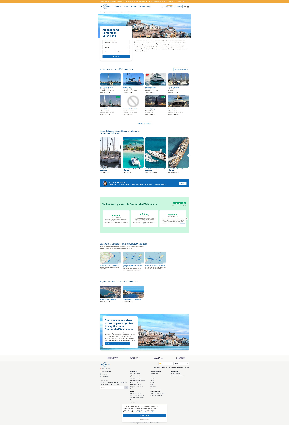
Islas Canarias (154, 373)
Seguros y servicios (135, 384)
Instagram (173, 367)
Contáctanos (134, 404)
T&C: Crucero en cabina (137, 395)
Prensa (132, 389)
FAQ (131, 400)
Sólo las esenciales (144, 419)
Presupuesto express (156, 395)
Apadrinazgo (134, 382)
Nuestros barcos (155, 391)
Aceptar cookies (144, 415)
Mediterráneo (115, 12)
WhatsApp (104, 374)
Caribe (152, 384)
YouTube (165, 367)
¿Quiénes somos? (135, 373)
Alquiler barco (106, 12)
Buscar (117, 56)
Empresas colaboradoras (137, 380)
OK (126, 387)
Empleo (132, 391)
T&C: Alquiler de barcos (137, 397)
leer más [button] (182, 223)
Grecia (152, 380)
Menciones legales (135, 393)
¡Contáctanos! (105, 376)
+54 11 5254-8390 (106, 371)
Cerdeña (152, 376)
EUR (177, 363)
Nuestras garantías (135, 378)
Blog (188, 367)
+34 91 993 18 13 (106, 369)
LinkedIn (181, 367)
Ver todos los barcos (181, 69)
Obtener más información (146, 412)
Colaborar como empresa (178, 376)
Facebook (157, 367)
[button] (118, 6)
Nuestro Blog (134, 402)
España (121, 12)
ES (161, 363)
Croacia (152, 378)
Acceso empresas (175, 373)
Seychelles (153, 387)
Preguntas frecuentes (136, 387)
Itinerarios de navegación (157, 393)
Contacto (182, 183)
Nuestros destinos (155, 389)
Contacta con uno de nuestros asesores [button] (117, 344)
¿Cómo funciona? (135, 376)
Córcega (152, 382)
